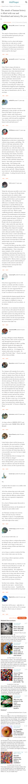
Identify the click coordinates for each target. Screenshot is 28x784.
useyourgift (12, 274)
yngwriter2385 (12, 329)
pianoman (11, 414)
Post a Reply (22, 618)
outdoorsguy (12, 528)
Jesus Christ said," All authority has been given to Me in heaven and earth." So (19, 677)
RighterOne (12, 597)
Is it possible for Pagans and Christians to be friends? (19, 732)
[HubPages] (14, 2)
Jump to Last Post (7, 22)
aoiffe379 (11, 100)
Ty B (10, 183)
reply (3, 54)
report (7, 54)
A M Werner (12, 130)
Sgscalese (11, 363)
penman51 (11, 59)
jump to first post (13, 618)
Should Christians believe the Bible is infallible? (17, 759)
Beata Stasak (12, 434)
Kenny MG (11, 25)
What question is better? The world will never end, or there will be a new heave (19, 651)
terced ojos (12, 473)
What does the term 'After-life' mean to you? (19, 628)
